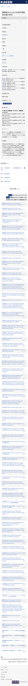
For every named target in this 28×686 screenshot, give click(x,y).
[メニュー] (26, 2)
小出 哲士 (4, 81)
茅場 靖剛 (4, 84)
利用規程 (3, 677)
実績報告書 (7, 168)
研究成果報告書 (17, 168)
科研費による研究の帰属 (6, 679)
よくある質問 (4, 672)
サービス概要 (4, 667)
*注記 (6, 107)
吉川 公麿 (4, 69)
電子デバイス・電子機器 (7, 55)
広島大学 (4, 62)
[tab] (14, 189)
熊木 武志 (4, 88)
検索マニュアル (4, 669)
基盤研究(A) (5, 35)
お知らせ (3, 674)
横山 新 (3, 78)
